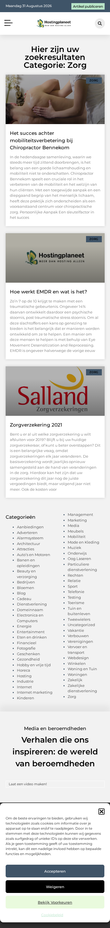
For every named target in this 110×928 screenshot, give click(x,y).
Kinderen (25, 698)
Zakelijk (75, 680)
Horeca (23, 670)
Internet (24, 687)
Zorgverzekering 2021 (36, 425)
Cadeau (24, 598)
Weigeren (55, 886)
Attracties (25, 549)
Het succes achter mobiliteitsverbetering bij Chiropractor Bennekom (41, 140)
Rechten (75, 575)
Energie (24, 626)
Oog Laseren (79, 558)
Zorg (72, 696)
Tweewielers (79, 619)
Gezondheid (28, 659)
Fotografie (26, 648)
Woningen (77, 674)
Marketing (77, 520)
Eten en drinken (32, 637)
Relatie (74, 580)
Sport (73, 586)
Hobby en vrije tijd (34, 665)
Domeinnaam (30, 609)
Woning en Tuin (82, 669)
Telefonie (76, 591)
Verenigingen (80, 641)
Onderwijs (77, 553)
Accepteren (55, 871)
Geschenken (28, 654)
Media (73, 525)
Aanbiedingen (30, 527)
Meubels (75, 531)
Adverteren (27, 532)
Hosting (24, 676)
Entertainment (31, 632)
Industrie (25, 681)
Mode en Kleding (83, 542)
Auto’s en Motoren (33, 554)
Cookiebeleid (52, 915)
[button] (101, 811)
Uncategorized (81, 624)
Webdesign (78, 658)
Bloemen (25, 587)
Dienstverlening (32, 604)
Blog (21, 593)
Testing (74, 597)
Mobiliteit (76, 536)
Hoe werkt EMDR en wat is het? (48, 292)
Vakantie (76, 630)
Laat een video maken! (28, 784)
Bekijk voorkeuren (55, 902)
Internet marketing (34, 692)
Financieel (26, 643)
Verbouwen (78, 635)
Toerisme (76, 602)
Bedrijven (26, 582)
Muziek (74, 547)
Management (80, 514)
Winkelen (77, 663)
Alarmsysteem (30, 538)
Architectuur (28, 543)
